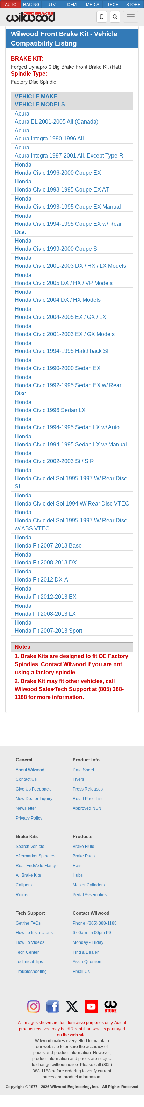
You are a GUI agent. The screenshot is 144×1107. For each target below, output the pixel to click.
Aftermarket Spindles (35, 856)
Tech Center (27, 952)
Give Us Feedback (33, 789)
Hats (77, 865)
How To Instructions (34, 932)
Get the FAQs (28, 923)
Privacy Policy (29, 818)
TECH (113, 4)
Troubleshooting (31, 971)
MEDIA (92, 4)
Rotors (22, 894)
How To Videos (30, 942)
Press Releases (88, 789)
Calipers (24, 885)
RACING (31, 4)
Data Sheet (83, 769)
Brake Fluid (83, 846)
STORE (133, 4)
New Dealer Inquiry (34, 798)
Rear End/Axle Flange (37, 865)
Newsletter (26, 808)
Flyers (78, 779)
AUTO (10, 4)
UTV (51, 4)
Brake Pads (84, 856)
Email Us (81, 971)
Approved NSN (87, 808)
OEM (72, 4)
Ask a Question (87, 961)
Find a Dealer (86, 952)
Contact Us (26, 779)
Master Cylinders (89, 885)
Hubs (78, 875)
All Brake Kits (28, 875)
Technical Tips (29, 961)
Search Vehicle (30, 846)
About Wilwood (30, 769)
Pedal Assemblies (90, 894)
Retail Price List (87, 798)
